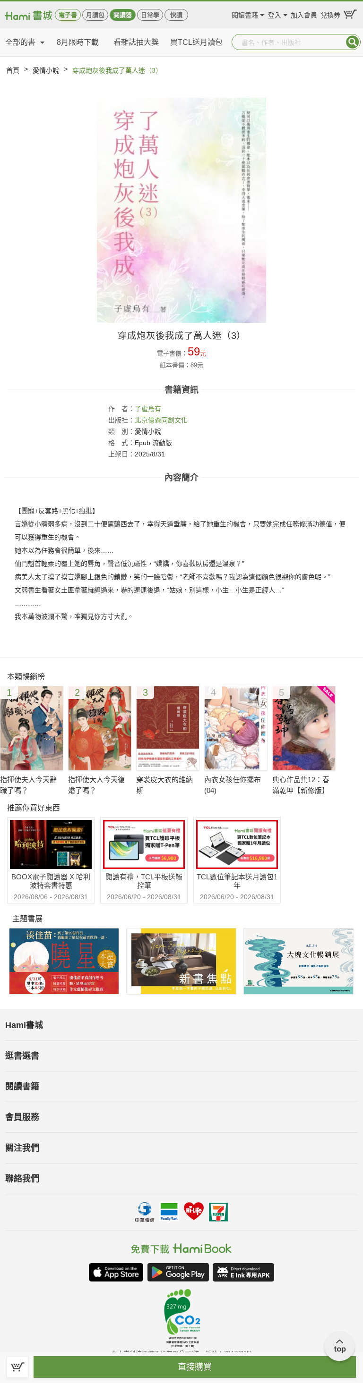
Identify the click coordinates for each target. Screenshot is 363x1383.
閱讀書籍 (245, 14)
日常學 (150, 14)
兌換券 (330, 14)
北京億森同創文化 (161, 420)
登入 (274, 14)
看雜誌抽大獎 (136, 42)
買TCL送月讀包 (196, 42)
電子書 (68, 14)
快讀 (176, 14)
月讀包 (95, 14)
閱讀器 (122, 14)
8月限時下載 (78, 42)
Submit (352, 42)
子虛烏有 (148, 409)
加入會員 (304, 14)
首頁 (12, 70)
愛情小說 (46, 70)
